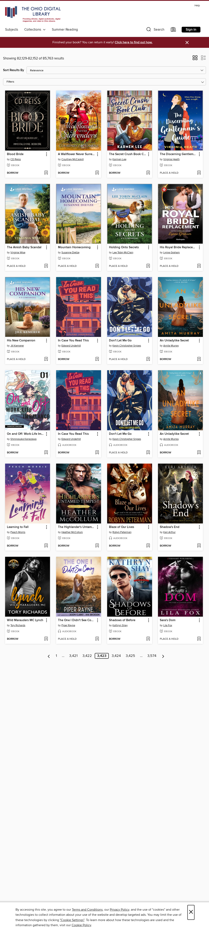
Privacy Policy (119, 910)
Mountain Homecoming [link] (74, 247)
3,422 (87, 656)
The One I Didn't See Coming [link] (76, 620)
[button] (154, 30)
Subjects (11, 29)
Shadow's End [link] (169, 527)
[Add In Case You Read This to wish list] (97, 359)
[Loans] (173, 30)
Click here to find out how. (133, 42)
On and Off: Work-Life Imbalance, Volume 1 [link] (25, 434)
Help (197, 5)
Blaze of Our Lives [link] (121, 527)
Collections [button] (33, 29)
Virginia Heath (171, 159)
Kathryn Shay (120, 625)
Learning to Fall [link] (18, 527)
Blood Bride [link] (15, 154)
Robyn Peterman (121, 532)
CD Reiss (15, 159)
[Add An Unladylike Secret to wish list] (198, 359)
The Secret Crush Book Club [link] (127, 154)
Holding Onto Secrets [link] (124, 247)
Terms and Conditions (87, 910)
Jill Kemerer (17, 345)
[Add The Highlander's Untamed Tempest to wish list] (97, 546)
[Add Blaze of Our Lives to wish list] (148, 546)
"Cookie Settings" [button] (72, 920)
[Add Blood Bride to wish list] (46, 173)
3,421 (73, 656)
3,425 (130, 656)
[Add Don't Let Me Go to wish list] (148, 359)
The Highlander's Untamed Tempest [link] (76, 527)
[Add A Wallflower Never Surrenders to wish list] (97, 173)
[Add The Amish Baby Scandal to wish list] (46, 266)
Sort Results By (13, 70)
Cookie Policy (81, 925)
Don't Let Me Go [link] (120, 340)
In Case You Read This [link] (73, 340)
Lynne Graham (171, 252)
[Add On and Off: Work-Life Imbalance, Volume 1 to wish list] (46, 452)
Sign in (191, 29)
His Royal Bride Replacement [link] (178, 247)
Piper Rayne (68, 625)
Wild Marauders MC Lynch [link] (25, 620)
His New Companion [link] (21, 340)
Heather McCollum (72, 532)
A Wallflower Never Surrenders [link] (76, 154)
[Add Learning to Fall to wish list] (46, 546)
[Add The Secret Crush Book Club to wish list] (148, 173)
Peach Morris (17, 532)
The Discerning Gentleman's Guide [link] (178, 154)
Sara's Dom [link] (167, 620)
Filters (10, 82)
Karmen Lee (119, 159)
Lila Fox (167, 625)
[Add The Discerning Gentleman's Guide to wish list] (198, 173)
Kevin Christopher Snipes (126, 345)
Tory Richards (17, 625)
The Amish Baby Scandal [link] (24, 247)
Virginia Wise (17, 252)
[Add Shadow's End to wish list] (198, 546)
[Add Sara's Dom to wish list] (198, 639)
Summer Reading (65, 29)
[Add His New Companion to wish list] (46, 359)
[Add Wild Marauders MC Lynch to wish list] (46, 639)
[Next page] (163, 655)
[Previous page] (49, 655)
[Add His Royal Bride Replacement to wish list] (198, 266)
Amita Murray (171, 345)
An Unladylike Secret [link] (174, 340)
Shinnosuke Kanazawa (23, 439)
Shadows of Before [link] (122, 620)
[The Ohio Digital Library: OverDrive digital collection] (33, 14)
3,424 (116, 656)
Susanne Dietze (70, 252)
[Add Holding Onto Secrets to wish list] (148, 266)
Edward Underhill (71, 345)
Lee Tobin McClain (122, 252)
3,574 (151, 656)
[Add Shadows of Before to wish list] (148, 639)
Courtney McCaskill (72, 159)
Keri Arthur (169, 532)
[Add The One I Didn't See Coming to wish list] (97, 639)
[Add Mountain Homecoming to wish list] (97, 266)
